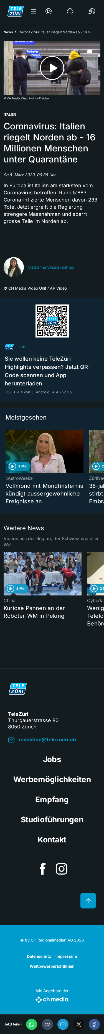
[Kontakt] (92, 11)
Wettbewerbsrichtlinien (52, 966)
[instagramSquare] (61, 869)
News (8, 32)
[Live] (48, 11)
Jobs (52, 759)
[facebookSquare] (42, 869)
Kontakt (52, 839)
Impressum (66, 956)
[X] (78, 1024)
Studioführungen (52, 819)
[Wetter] (70, 11)
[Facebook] (94, 1024)
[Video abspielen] (52, 68)
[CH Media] (52, 998)
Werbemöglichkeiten (52, 779)
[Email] (63, 1024)
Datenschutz (39, 956)
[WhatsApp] (31, 1024)
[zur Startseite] (15, 11)
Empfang (52, 799)
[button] (47, 1024)
